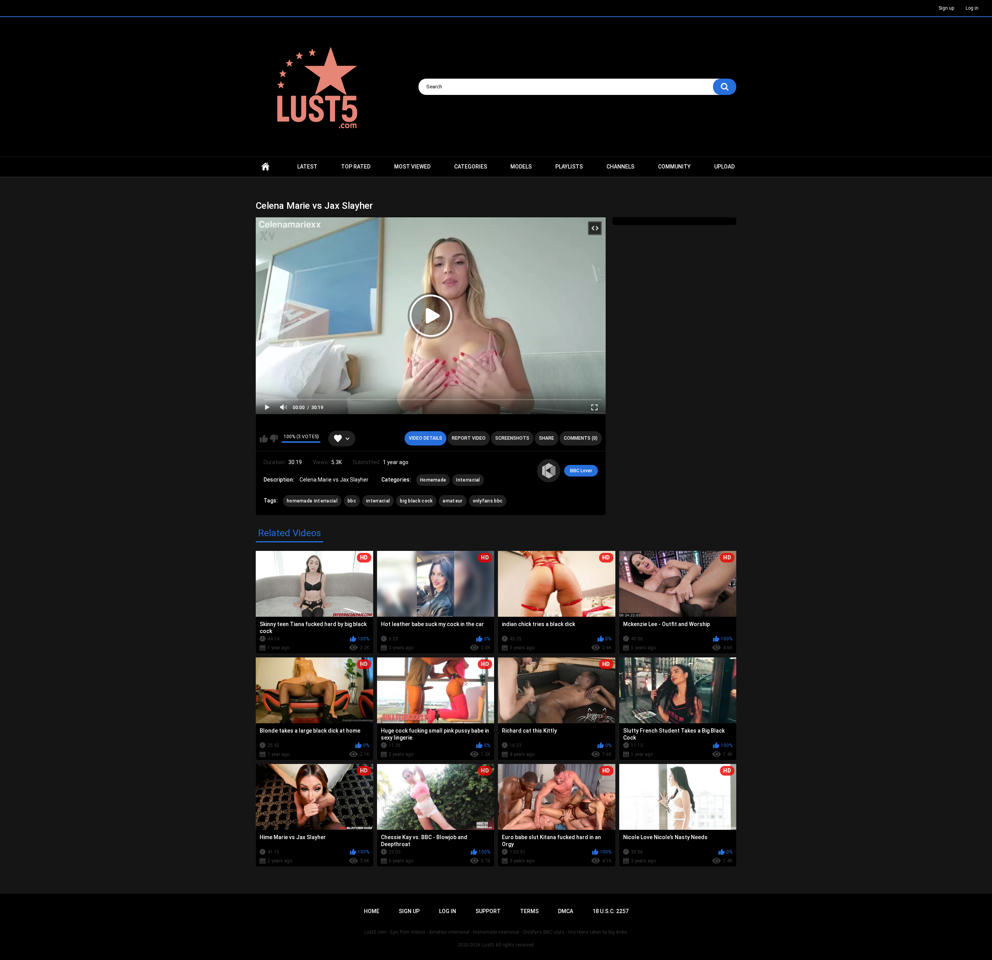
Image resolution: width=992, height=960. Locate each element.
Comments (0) (581, 438)
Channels (620, 166)
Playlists (569, 166)
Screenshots (512, 438)
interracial (378, 501)
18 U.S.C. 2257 (610, 911)
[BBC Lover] (548, 470)
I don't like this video (274, 438)
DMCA (565, 911)
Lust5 (488, 945)
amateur (452, 501)
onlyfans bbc (488, 501)
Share (546, 438)
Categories (470, 166)
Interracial (468, 480)
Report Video (469, 438)
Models (521, 166)
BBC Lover (581, 470)
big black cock (416, 501)
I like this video (264, 438)
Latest (307, 166)
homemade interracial (312, 501)
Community (674, 166)
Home (265, 167)
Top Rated (355, 166)
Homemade (433, 480)
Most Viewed (412, 166)
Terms (529, 911)
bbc (352, 501)
